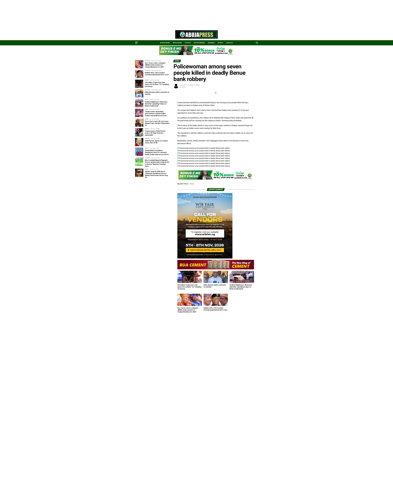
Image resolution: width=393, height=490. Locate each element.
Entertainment (199, 43)
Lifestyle (229, 43)
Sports (220, 43)
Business (211, 43)
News (192, 184)
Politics (188, 43)
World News (177, 43)
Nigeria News (165, 43)
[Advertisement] (61, 14)
